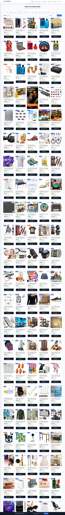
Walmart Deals (44, 1)
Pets (29, 12)
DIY (33, 12)
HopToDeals (8, 1)
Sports (37, 12)
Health (49, 12)
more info (39, 3)
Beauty (45, 12)
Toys (41, 12)
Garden (26, 12)
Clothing (12, 12)
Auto (53, 12)
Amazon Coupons (38, 1)
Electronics (20, 12)
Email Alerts (59, 1)
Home (16, 12)
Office (57, 12)
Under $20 (49, 1)
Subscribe (46, 513)
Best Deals (54, 1)
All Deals (32, 1)
